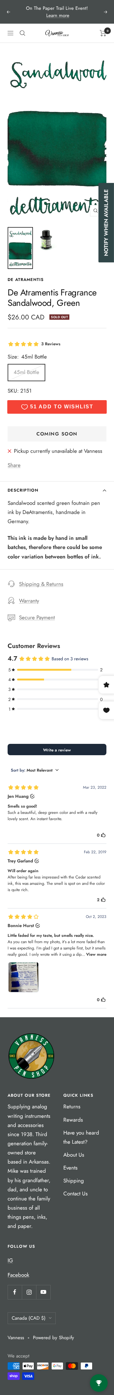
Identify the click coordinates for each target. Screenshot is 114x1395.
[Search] (22, 33)
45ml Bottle (26, 372)
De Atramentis (26, 280)
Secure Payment (37, 617)
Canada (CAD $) (29, 1318)
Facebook (18, 1275)
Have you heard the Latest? (81, 1137)
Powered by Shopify (53, 1337)
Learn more (57, 15)
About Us (73, 1155)
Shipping (73, 1180)
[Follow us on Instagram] (29, 1292)
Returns (71, 1106)
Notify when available (106, 222)
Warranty (29, 600)
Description (23, 490)
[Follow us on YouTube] (43, 1292)
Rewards (73, 1120)
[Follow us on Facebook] (15, 1292)
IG (10, 1260)
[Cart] (103, 33)
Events (70, 1167)
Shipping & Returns (41, 584)
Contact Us (75, 1193)
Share (14, 465)
